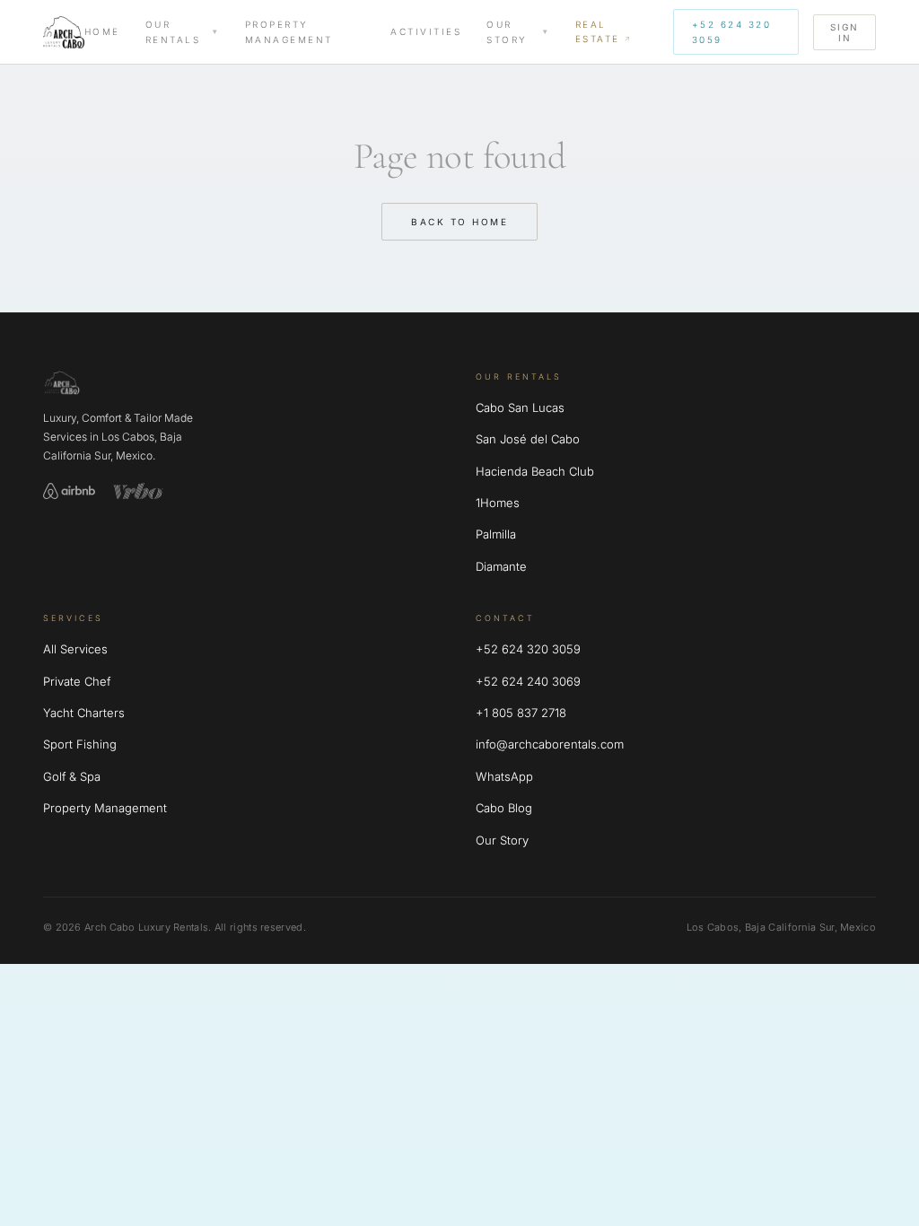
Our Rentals (173, 32)
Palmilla (496, 534)
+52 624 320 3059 (732, 32)
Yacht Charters (84, 712)
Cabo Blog (504, 808)
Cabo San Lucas (520, 407)
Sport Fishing (80, 744)
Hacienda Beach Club (535, 471)
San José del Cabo (528, 439)
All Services (75, 649)
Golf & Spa (72, 776)
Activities (425, 31)
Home (102, 31)
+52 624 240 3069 (528, 681)
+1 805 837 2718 (521, 712)
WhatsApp (504, 776)
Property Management (289, 32)
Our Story (507, 32)
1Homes (498, 502)
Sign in (844, 32)
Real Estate (597, 32)
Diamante (501, 566)
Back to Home (459, 221)
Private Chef (76, 681)
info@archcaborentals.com (550, 744)
